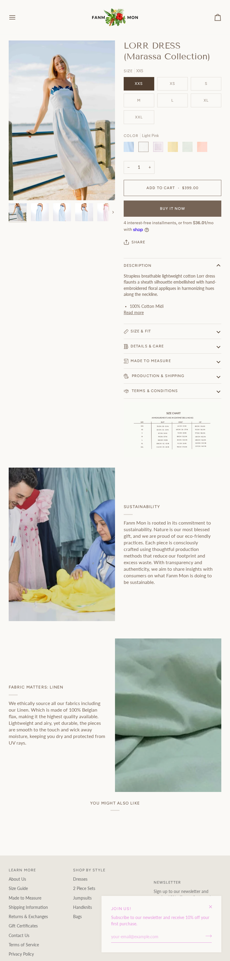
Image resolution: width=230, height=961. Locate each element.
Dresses (80, 879)
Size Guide (18, 888)
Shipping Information (28, 907)
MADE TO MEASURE (151, 361)
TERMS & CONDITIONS (154, 390)
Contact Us (19, 935)
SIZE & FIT (141, 331)
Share (138, 242)
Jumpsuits (82, 898)
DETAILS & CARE (147, 346)
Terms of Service (24, 944)
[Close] (213, 904)
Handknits (82, 907)
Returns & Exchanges (28, 916)
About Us (17, 879)
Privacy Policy (21, 954)
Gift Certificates (23, 926)
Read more (134, 312)
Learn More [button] (22, 870)
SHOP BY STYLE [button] (89, 870)
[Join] (207, 936)
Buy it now (172, 208)
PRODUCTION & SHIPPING (157, 375)
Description (138, 265)
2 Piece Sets (84, 888)
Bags (77, 916)
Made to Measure (25, 898)
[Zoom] (20, 189)
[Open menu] (18, 17)
